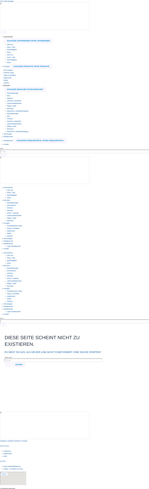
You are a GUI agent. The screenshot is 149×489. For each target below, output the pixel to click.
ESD (8, 96)
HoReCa (10, 98)
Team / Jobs (11, 47)
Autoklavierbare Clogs (14, 226)
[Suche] (3, 155)
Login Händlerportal (13, 246)
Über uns (10, 44)
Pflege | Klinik (11, 106)
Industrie (10, 210)
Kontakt (6, 249)
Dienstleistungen (12, 93)
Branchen (6, 200)
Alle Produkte (8, 70)
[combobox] (74, 151)
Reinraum (10, 108)
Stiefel (5, 80)
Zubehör (6, 83)
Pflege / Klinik (11, 218)
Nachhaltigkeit (12, 49)
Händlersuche (8, 241)
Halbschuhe (7, 78)
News (9, 52)
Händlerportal (8, 243)
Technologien (8, 238)
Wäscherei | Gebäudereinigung (17, 111)
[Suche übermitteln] (8, 364)
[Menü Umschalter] (3, 32)
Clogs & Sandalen (9, 75)
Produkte (6, 223)
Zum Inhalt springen (7, 1)
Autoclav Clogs (8, 73)
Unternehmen (8, 187)
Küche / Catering (12, 213)
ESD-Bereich (11, 205)
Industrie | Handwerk (14, 101)
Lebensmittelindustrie (14, 103)
